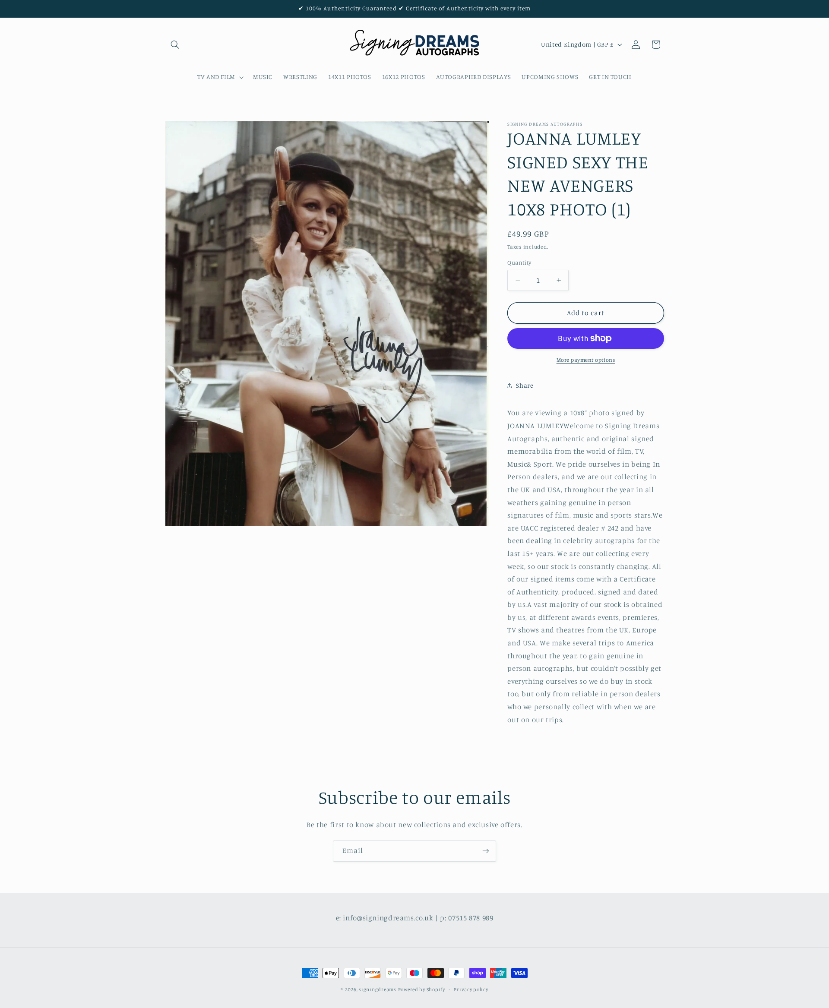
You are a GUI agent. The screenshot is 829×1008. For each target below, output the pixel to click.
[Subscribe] (486, 851)
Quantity (519, 262)
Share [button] (524, 385)
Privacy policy (471, 989)
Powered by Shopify (421, 989)
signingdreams (377, 989)
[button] (175, 44)
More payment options (586, 360)
